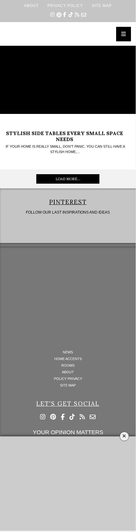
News (68, 352)
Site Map (102, 5)
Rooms (67, 365)
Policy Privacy (68, 379)
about (31, 5)
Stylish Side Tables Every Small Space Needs (64, 136)
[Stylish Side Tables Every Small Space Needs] (68, 80)
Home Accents (68, 359)
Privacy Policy (65, 5)
